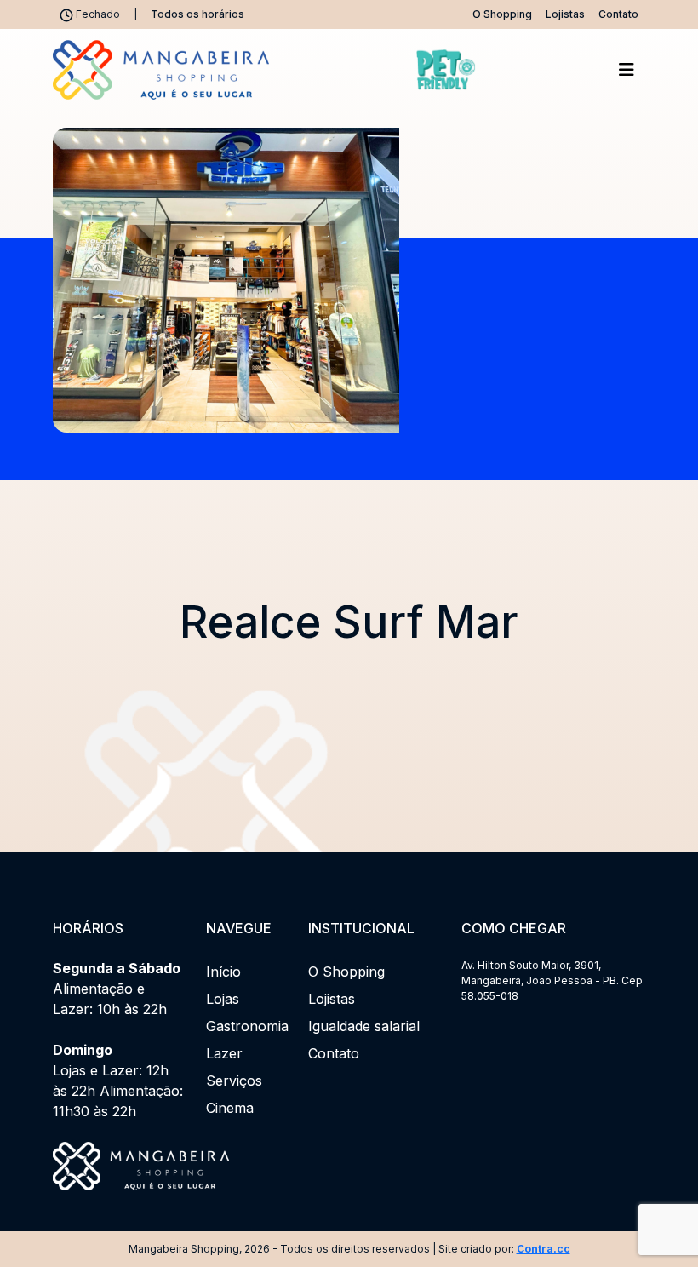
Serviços (234, 1080)
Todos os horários (197, 14)
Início (223, 971)
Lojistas (565, 14)
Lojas (222, 998)
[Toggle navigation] (626, 70)
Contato (618, 14)
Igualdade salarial (364, 1026)
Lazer (224, 1053)
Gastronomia (247, 1026)
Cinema (230, 1107)
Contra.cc (543, 1248)
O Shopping (502, 14)
